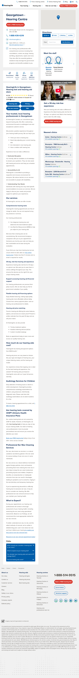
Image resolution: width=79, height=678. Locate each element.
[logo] (7, 5)
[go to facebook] (61, 601)
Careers (4, 586)
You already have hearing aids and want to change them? (20, 555)
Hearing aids (13, 104)
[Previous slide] (43, 64)
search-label (76, 2)
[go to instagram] (70, 601)
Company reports (7, 600)
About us (5, 572)
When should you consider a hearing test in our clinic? (19, 546)
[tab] (25, 6)
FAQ (27, 108)
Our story (4, 576)
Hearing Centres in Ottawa (42, 593)
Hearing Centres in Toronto (42, 577)
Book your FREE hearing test (14, 438)
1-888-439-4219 (16, 35)
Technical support (61, 593)
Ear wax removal (13, 108)
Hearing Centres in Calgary (42, 598)
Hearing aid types (24, 576)
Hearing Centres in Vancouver (42, 582)
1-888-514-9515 (65, 575)
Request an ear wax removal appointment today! (20, 537)
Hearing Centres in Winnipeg (42, 588)
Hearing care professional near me (43, 609)
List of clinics (60, 588)
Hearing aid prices (24, 579)
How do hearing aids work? (15, 560)
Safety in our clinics (7, 593)
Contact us (5, 579)
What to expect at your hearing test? (18, 551)
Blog (3, 590)
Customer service (7, 583)
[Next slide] (74, 64)
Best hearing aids (24, 583)
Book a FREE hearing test (68, 6)
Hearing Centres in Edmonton (42, 604)
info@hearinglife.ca (15, 39)
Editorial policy (6, 604)
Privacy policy (6, 597)
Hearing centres (42, 572)
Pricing (27, 104)
